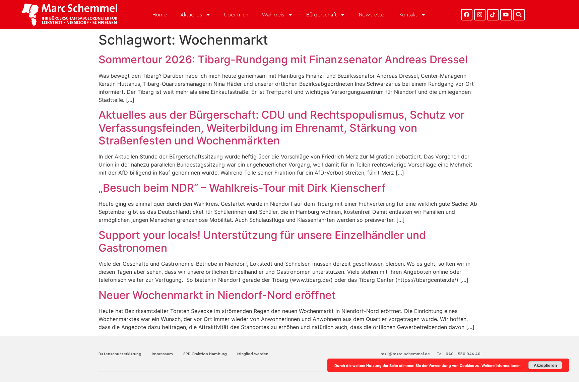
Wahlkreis (273, 14)
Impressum (162, 354)
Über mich (236, 14)
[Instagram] (480, 14)
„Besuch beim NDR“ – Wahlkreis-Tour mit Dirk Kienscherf (242, 187)
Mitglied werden (252, 354)
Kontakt (408, 14)
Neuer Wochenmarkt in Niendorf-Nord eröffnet (217, 295)
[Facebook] (466, 14)
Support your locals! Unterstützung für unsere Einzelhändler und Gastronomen (262, 241)
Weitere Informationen (501, 365)
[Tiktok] (493, 14)
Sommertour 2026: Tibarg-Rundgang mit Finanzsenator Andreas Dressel (283, 59)
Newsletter (372, 14)
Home (159, 14)
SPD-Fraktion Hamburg (205, 354)
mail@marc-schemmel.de (405, 354)
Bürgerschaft (321, 14)
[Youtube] (506, 14)
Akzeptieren (545, 365)
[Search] (519, 14)
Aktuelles (191, 14)
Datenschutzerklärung (120, 354)
